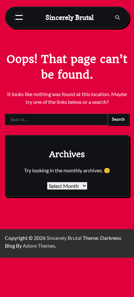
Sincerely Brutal (70, 17)
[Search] (117, 17)
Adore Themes (39, 245)
